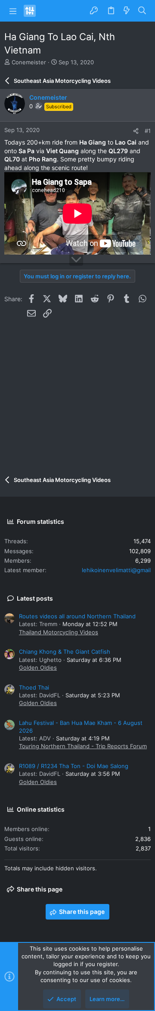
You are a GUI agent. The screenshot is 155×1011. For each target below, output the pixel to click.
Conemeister (29, 62)
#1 (148, 130)
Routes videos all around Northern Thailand (77, 616)
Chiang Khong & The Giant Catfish (64, 651)
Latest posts (35, 598)
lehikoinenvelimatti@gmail (116, 570)
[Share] (136, 131)
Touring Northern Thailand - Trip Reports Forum (83, 746)
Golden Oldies (38, 667)
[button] (13, 11)
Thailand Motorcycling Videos (58, 632)
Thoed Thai (34, 687)
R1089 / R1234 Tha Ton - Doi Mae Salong (73, 765)
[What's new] (126, 11)
